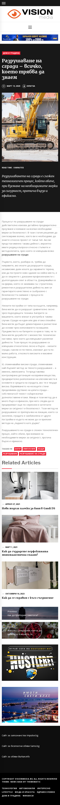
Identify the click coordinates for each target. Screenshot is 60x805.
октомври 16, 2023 (15, 593)
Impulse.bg (32, 735)
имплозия (29, 449)
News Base (16, 781)
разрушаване (10, 453)
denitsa (31, 86)
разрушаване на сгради (32, 453)
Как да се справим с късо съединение (28, 597)
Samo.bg (35, 745)
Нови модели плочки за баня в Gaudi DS (28, 508)
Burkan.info (24, 756)
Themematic (34, 781)
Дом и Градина (11, 53)
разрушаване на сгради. (15, 254)
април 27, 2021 (12, 504)
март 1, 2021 (11, 547)
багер (18, 449)
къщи (41, 449)
